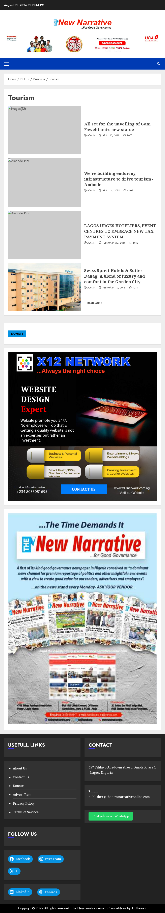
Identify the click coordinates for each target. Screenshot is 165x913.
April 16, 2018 (111, 190)
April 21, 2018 (111, 135)
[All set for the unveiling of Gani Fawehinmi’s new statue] (44, 130)
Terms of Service (26, 812)
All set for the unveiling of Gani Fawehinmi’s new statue (117, 126)
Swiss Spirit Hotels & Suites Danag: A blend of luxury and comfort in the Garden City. (114, 276)
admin (91, 135)
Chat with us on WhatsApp (111, 816)
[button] (6, 64)
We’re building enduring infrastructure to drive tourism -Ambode (119, 179)
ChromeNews (116, 908)
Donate (18, 786)
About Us (20, 768)
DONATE (17, 334)
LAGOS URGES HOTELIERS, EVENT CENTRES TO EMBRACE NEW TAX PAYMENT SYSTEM (120, 231)
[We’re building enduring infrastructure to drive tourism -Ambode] (44, 182)
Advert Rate (22, 794)
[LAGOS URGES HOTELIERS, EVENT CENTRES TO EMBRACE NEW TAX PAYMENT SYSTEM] (44, 235)
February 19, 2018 (113, 287)
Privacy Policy (24, 803)
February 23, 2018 (114, 243)
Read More (94, 303)
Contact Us (21, 777)
